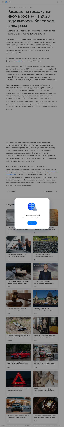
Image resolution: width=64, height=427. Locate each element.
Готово (32, 223)
